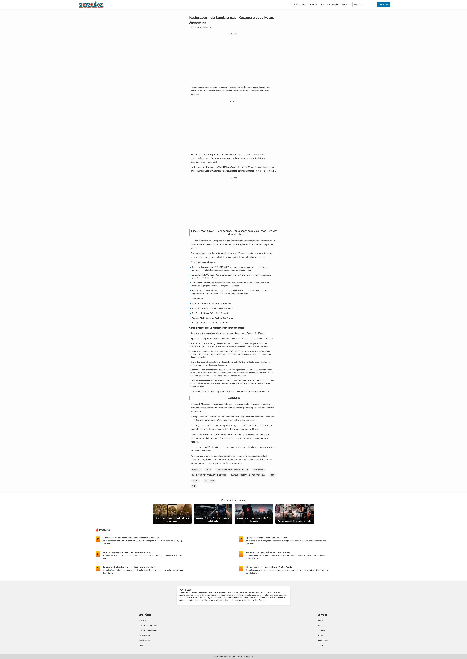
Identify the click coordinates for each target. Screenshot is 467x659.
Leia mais (107, 544)
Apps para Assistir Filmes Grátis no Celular (266, 538)
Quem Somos (144, 640)
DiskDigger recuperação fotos (232, 470)
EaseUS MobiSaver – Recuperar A (248, 475)
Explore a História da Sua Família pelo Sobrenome (126, 552)
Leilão (141, 645)
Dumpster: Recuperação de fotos (209, 475)
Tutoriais (313, 4)
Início (296, 4)
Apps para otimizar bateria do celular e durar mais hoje (129, 567)
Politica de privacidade (148, 630)
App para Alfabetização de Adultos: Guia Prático (212, 318)
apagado (196, 470)
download (259, 470)
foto (272, 475)
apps (208, 470)
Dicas (322, 4)
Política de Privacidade (148, 625)
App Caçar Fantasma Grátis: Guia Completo (210, 313)
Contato (142, 620)
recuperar (209, 480)
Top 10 (344, 4)
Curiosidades (333, 4)
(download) (234, 234)
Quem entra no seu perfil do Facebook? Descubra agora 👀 (131, 538)
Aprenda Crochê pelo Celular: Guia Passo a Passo (213, 308)
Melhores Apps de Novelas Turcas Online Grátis (269, 567)
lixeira (195, 480)
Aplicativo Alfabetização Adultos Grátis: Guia (211, 323)
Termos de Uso (144, 635)
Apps (304, 4)
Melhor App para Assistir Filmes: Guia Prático (268, 552)
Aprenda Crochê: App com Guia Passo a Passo (211, 303)
